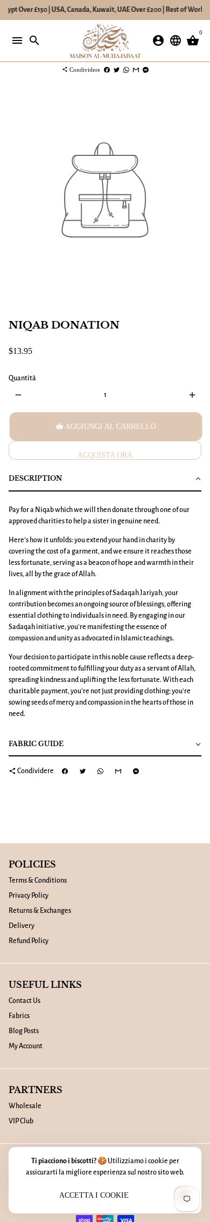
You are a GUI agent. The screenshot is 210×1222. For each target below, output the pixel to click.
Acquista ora (105, 455)
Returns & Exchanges (40, 910)
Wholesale (25, 1106)
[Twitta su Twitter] (117, 69)
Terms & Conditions (38, 880)
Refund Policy (28, 941)
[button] (105, 479)
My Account (26, 1046)
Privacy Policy (28, 895)
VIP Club (21, 1121)
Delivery (21, 926)
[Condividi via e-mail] (136, 69)
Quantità (22, 378)
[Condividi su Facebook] (107, 69)
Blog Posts (24, 1031)
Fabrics (19, 1016)
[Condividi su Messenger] (146, 69)
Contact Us (24, 1001)
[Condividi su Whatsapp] (126, 69)
